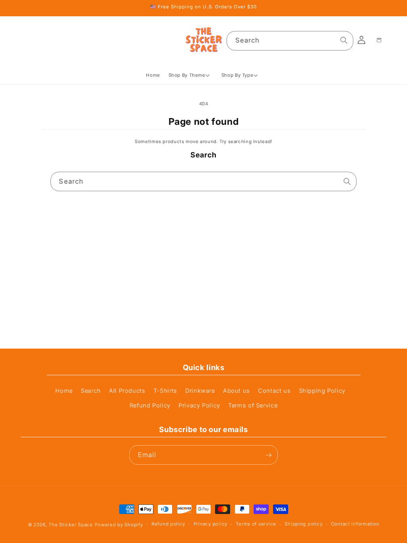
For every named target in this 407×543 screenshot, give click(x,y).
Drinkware (200, 390)
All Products (127, 390)
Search (91, 390)
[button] (190, 75)
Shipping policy (303, 524)
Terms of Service (252, 405)
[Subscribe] (268, 455)
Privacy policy (210, 524)
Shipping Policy (322, 390)
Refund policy (168, 524)
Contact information (355, 524)
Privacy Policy (199, 405)
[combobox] (290, 40)
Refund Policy (150, 405)
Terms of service (256, 524)
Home (64, 390)
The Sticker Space (70, 524)
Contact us (274, 390)
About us (236, 390)
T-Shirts (165, 390)
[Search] (344, 40)
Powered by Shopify (119, 524)
